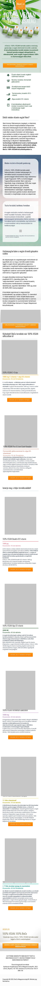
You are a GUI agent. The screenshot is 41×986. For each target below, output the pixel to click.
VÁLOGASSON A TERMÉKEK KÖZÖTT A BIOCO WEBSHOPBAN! (20, 65)
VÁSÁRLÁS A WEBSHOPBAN (20, 478)
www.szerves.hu (10, 235)
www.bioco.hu (22, 968)
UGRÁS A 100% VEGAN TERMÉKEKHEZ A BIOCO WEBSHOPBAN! (20, 945)
